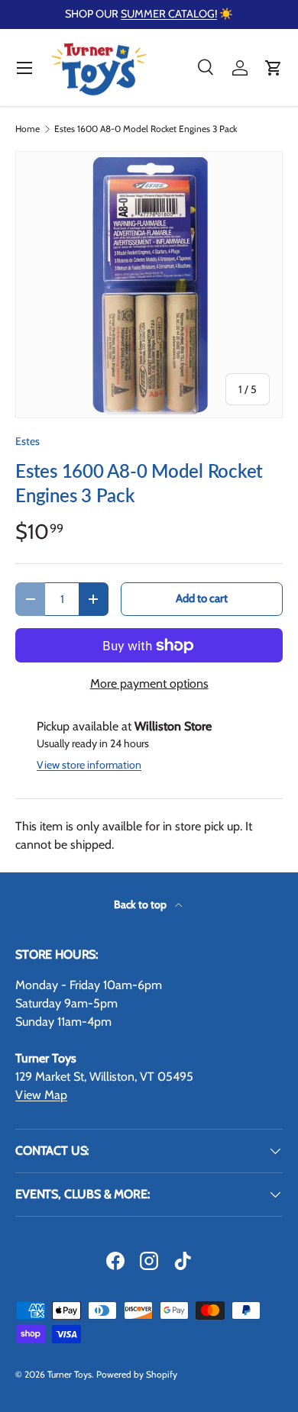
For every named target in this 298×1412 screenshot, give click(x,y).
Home (27, 129)
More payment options (149, 683)
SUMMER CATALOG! (169, 14)
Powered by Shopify (136, 1374)
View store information (89, 765)
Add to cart (202, 598)
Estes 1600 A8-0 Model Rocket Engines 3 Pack (145, 129)
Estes (27, 441)
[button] (273, 68)
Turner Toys (69, 1374)
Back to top (141, 904)
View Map (41, 1095)
